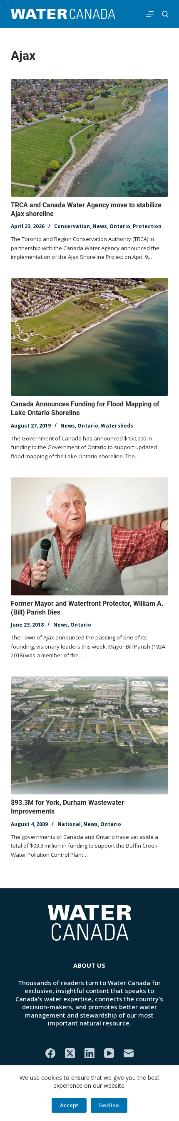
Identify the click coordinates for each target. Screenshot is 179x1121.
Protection (147, 226)
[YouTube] (109, 1053)
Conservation (72, 226)
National (69, 824)
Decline (109, 1105)
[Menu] (150, 14)
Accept (69, 1105)
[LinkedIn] (89, 1053)
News (99, 226)
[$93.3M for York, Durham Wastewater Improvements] (89, 735)
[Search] (165, 14)
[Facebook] (50, 1053)
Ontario (119, 226)
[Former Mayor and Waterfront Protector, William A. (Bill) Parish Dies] (89, 536)
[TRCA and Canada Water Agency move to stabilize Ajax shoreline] (89, 138)
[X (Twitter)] (70, 1053)
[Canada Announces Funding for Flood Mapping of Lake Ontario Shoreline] (89, 337)
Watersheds (117, 425)
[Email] (129, 1053)
